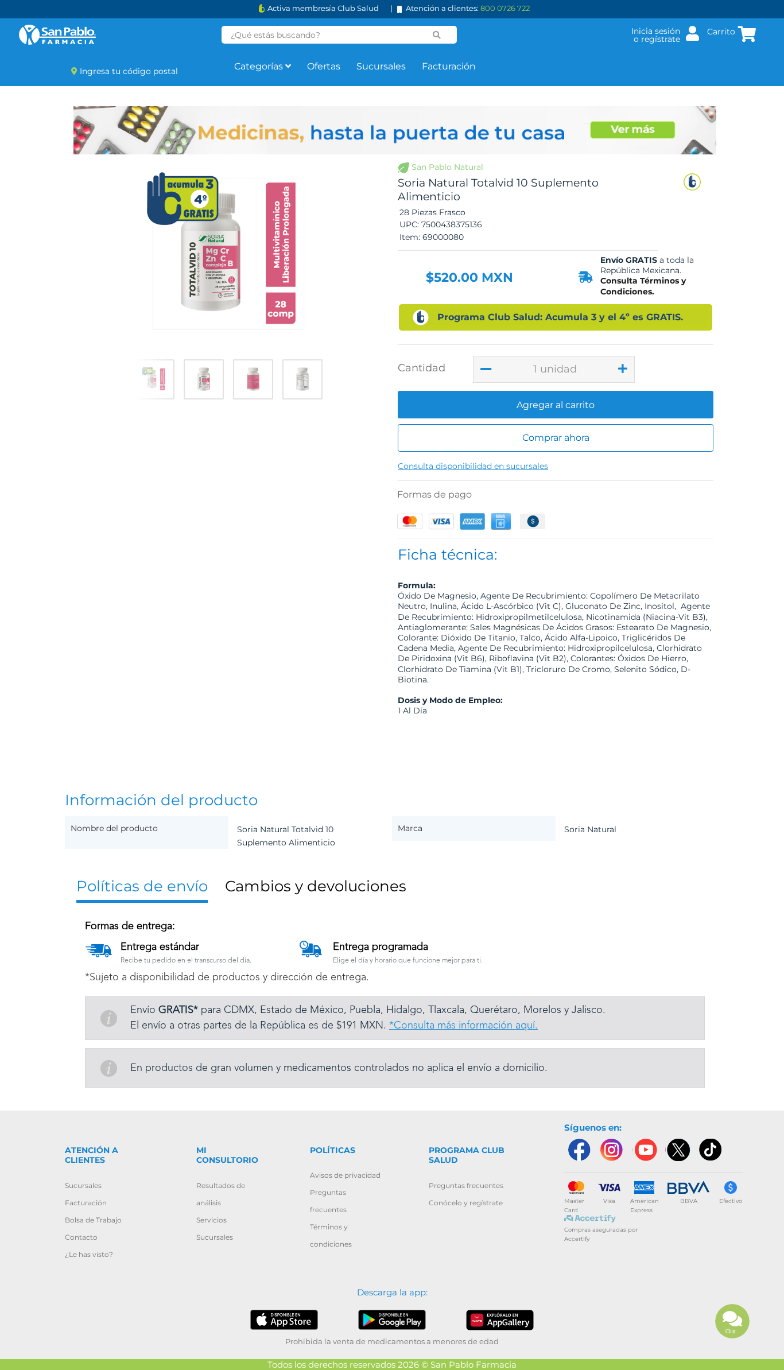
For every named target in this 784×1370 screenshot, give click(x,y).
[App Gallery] (500, 1319)
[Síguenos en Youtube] (644, 1150)
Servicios (211, 1220)
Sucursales (381, 66)
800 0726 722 (505, 8)
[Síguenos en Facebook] (578, 1150)
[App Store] (284, 1319)
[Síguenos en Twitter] (677, 1150)
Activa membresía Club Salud (323, 8)
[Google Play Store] (392, 1319)
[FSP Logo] (57, 35)
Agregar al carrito (556, 404)
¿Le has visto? (89, 1254)
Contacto (81, 1237)
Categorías (259, 66)
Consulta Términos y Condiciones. (643, 285)
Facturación (449, 66)
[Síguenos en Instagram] (611, 1150)
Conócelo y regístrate (466, 1202)
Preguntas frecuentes (466, 1185)
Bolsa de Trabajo (93, 1220)
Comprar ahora (555, 437)
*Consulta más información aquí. (463, 1025)
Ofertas (323, 66)
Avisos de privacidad (345, 1175)
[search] (437, 35)
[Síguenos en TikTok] (711, 1150)
